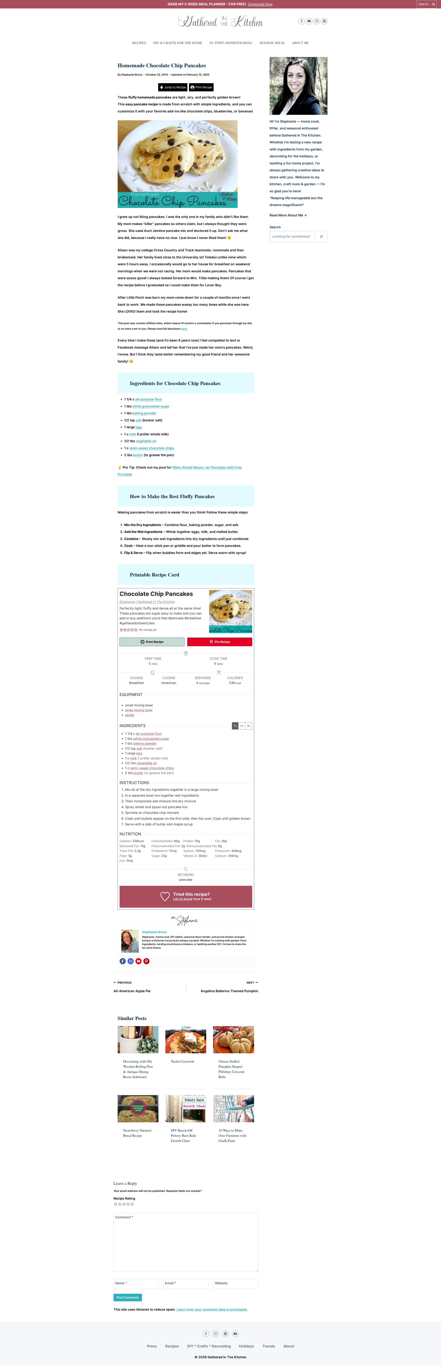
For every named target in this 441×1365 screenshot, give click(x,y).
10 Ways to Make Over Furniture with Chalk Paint (232, 1135)
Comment (124, 1217)
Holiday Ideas (272, 42)
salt (138, 420)
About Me (300, 42)
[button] (121, 629)
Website (221, 1283)
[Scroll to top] (432, 1359)
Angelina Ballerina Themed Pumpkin (229, 987)
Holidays (246, 1346)
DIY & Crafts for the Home (177, 42)
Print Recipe (203, 87)
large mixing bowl (138, 710)
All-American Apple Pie (132, 987)
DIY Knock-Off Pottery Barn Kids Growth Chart (183, 1135)
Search (275, 227)
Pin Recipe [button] (222, 642)
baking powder (144, 413)
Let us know (182, 899)
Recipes (139, 42)
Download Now (260, 4)
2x (241, 725)
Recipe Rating (124, 1198)
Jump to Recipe (174, 87)
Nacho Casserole (182, 1061)
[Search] (321, 237)
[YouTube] (309, 21)
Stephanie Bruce (131, 74)
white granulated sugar (151, 406)
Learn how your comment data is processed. (212, 1309)
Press (152, 1346)
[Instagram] (316, 21)
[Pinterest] (324, 21)
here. (184, 328)
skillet (129, 715)
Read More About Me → (288, 215)
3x (248, 725)
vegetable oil (146, 441)
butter (138, 455)
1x (235, 725)
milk (132, 434)
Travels (268, 1346)
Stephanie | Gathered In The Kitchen (147, 602)
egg (139, 427)
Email (170, 1283)
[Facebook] (301, 21)
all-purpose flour (148, 399)
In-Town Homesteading (230, 42)
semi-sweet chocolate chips (151, 448)
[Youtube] (138, 961)
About (288, 1346)
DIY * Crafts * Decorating (209, 1346)
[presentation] (138, 1039)
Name (121, 1283)
